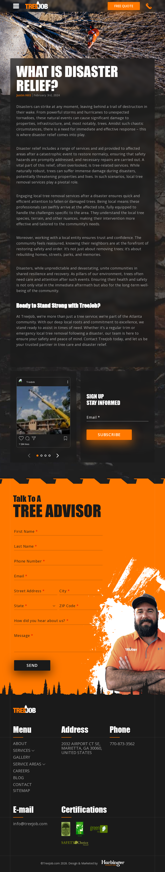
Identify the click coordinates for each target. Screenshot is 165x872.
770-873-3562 (149, 6)
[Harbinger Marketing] (113, 864)
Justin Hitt (24, 95)
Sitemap (21, 790)
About (20, 743)
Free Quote (123, 6)
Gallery (21, 757)
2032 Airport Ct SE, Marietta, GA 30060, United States (81, 748)
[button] (37, 456)
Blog (18, 777)
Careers (21, 771)
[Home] (36, 5)
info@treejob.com (30, 823)
